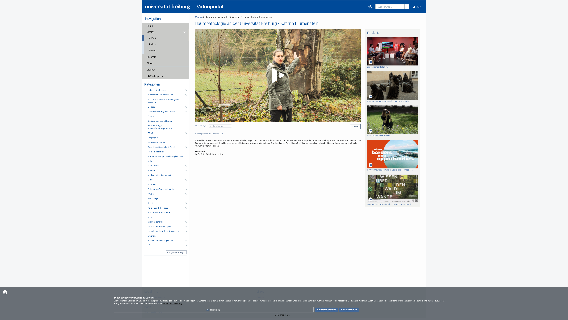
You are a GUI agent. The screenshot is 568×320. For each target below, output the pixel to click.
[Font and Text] (370, 7)
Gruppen (151, 69)
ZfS (149, 245)
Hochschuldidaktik (156, 151)
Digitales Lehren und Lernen (160, 121)
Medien (150, 32)
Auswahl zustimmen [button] (326, 309)
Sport (150, 217)
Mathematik (153, 165)
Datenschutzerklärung (172, 303)
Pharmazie (152, 184)
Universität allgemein (157, 90)
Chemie (151, 116)
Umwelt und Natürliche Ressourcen (163, 231)
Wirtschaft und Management (160, 240)
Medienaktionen (216, 126)
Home (150, 26)
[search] (390, 6)
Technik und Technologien (159, 226)
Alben (150, 63)
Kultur (150, 161)
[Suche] (406, 6)
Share (356, 126)
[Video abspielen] (278, 75)
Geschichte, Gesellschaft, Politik (161, 147)
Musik (150, 179)
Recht (150, 203)
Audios (152, 44)
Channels (151, 57)
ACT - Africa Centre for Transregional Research (163, 101)
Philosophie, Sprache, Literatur (161, 189)
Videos (152, 38)
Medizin (151, 170)
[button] (165, 26)
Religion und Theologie (158, 208)
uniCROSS (152, 236)
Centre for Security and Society (161, 111)
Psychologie (153, 198)
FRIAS (150, 133)
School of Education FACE (159, 212)
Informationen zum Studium (160, 94)
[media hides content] (184, 32)
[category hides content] (185, 90)
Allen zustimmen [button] (349, 309)
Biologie (151, 106)
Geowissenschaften (156, 142)
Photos (152, 50)
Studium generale (155, 221)
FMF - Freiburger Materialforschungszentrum (160, 127)
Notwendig (215, 309)
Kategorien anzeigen (176, 252)
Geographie (153, 137)
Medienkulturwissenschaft (159, 175)
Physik (151, 193)
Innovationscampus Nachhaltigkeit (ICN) (165, 156)
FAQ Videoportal (155, 76)
